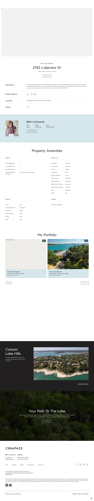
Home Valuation (31, 464)
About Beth (14, 464)
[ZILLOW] (84, 464)
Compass (28, 478)
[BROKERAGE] (87, 464)
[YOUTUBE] (80, 464)
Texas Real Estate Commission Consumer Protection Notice (17, 471)
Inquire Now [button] (47, 76)
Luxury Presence (16, 494)
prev (6, 53)
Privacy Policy (85, 494)
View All (84, 282)
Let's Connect (41, 464)
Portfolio (22, 464)
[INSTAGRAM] (77, 464)
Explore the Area (83, 384)
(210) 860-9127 (38, 127)
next (9, 53)
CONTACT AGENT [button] (32, 131)
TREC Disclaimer (8, 474)
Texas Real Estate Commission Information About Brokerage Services (19, 472)
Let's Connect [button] (47, 421)
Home (6, 464)
